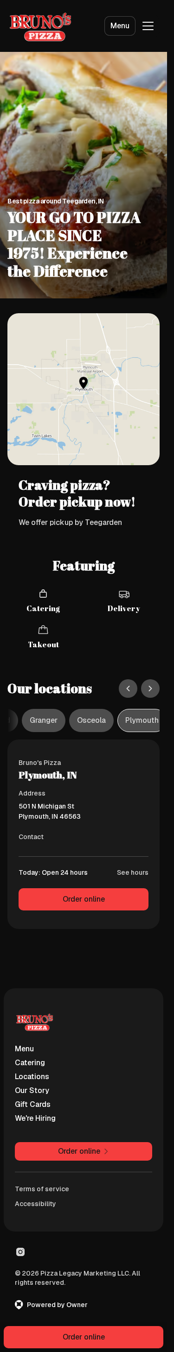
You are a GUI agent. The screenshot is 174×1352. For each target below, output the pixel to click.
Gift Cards (33, 1104)
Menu (119, 26)
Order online (84, 899)
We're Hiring (35, 1118)
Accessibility (35, 1204)
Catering (30, 1063)
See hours (132, 872)
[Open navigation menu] (148, 26)
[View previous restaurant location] (128, 688)
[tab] (43, 720)
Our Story (32, 1090)
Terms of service (42, 1189)
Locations (32, 1076)
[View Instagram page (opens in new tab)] (20, 1251)
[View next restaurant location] (150, 688)
